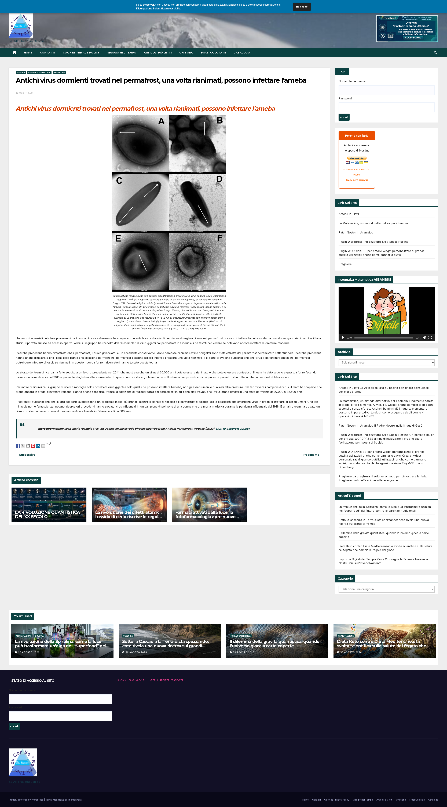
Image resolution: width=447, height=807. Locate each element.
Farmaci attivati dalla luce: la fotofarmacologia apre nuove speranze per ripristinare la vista (208, 517)
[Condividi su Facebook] (18, 446)
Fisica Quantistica (241, 636)
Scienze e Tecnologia (39, 73)
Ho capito (302, 6)
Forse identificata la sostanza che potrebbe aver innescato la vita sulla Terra (92, 454)
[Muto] (424, 337)
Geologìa (128, 636)
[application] (387, 314)
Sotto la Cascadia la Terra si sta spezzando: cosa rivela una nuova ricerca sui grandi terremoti (165, 646)
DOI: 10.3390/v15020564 (233, 428)
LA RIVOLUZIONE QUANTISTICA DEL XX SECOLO (47, 514)
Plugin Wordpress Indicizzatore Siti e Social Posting (373, 241)
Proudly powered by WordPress (26, 799)
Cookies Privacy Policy (81, 52)
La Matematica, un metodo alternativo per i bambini (373, 223)
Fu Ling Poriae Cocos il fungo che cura (246, 454)
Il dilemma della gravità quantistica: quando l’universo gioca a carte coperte (274, 643)
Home (28, 52)
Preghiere (345, 264)
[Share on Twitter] (23, 446)
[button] (435, 52)
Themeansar (74, 799)
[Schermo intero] (430, 337)
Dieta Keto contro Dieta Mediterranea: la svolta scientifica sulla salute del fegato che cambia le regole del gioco (381, 646)
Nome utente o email (352, 81)
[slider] (383, 337)
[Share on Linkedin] (38, 446)
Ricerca (21, 73)
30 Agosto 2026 (29, 652)
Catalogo (242, 52)
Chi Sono (186, 52)
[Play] (343, 337)
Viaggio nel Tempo (121, 52)
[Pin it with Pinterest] (33, 446)
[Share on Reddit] (28, 446)
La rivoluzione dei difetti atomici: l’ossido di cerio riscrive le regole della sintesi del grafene (128, 517)
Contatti (47, 52)
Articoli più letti (158, 52)
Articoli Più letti (349, 214)
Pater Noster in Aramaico (356, 232)
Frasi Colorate (213, 52)
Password (345, 98)
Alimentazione (23, 636)
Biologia (39, 636)
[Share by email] (43, 446)
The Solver (59, 73)
